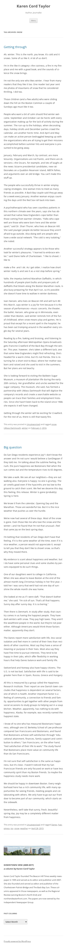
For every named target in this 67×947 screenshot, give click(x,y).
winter (25, 428)
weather (24, 828)
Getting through (15, 47)
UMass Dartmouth (12, 428)
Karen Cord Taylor (33, 6)
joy (12, 828)
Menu (33, 20)
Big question (13, 447)
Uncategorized (33, 424)
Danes (54, 824)
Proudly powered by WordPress (17, 941)
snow (53, 424)
